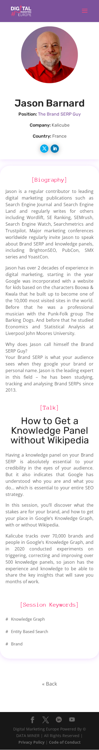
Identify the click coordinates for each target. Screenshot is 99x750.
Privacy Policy (31, 742)
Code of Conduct (65, 742)
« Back (49, 684)
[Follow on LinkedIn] (55, 148)
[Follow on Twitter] (44, 148)
